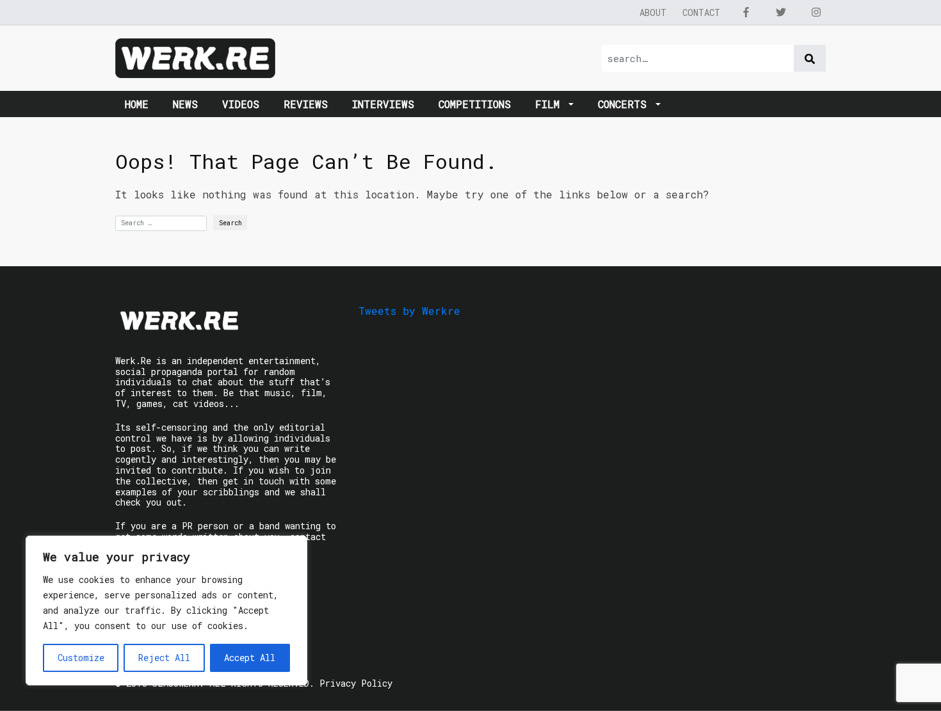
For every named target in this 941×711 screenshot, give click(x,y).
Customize (81, 657)
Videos (240, 104)
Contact (701, 12)
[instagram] (816, 12)
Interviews (383, 104)
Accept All (249, 657)
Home (137, 104)
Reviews (306, 104)
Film (550, 104)
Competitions (474, 104)
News (185, 104)
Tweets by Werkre (409, 310)
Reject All (164, 657)
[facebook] (745, 12)
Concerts (625, 104)
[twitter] (781, 12)
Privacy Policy (355, 683)
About (652, 12)
